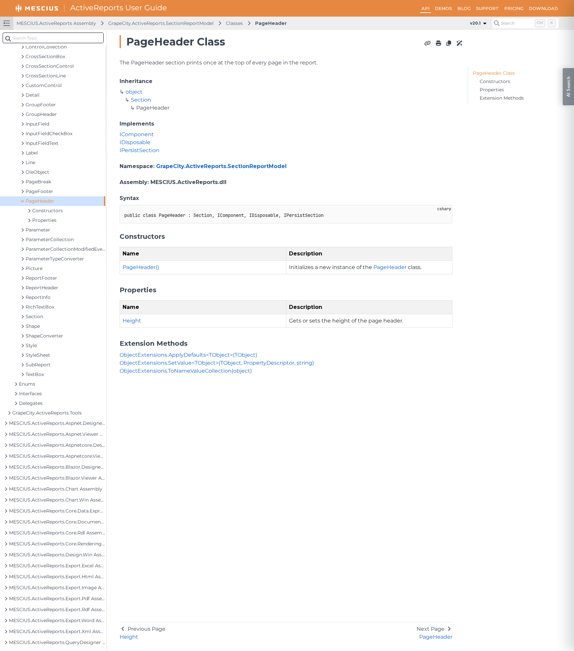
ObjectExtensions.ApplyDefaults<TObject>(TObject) (188, 355)
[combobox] (53, 38)
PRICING (514, 8)
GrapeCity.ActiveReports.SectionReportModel (161, 23)
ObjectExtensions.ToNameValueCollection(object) (186, 371)
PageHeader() (141, 267)
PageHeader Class (494, 73)
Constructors (495, 81)
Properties (492, 90)
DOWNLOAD (543, 8)
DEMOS (443, 8)
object (134, 92)
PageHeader (271, 23)
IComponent (137, 134)
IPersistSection (139, 150)
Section (141, 100)
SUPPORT (487, 8)
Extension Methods (502, 98)
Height (132, 321)
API (426, 8)
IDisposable (135, 142)
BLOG (464, 8)
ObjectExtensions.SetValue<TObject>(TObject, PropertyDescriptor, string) (217, 363)
